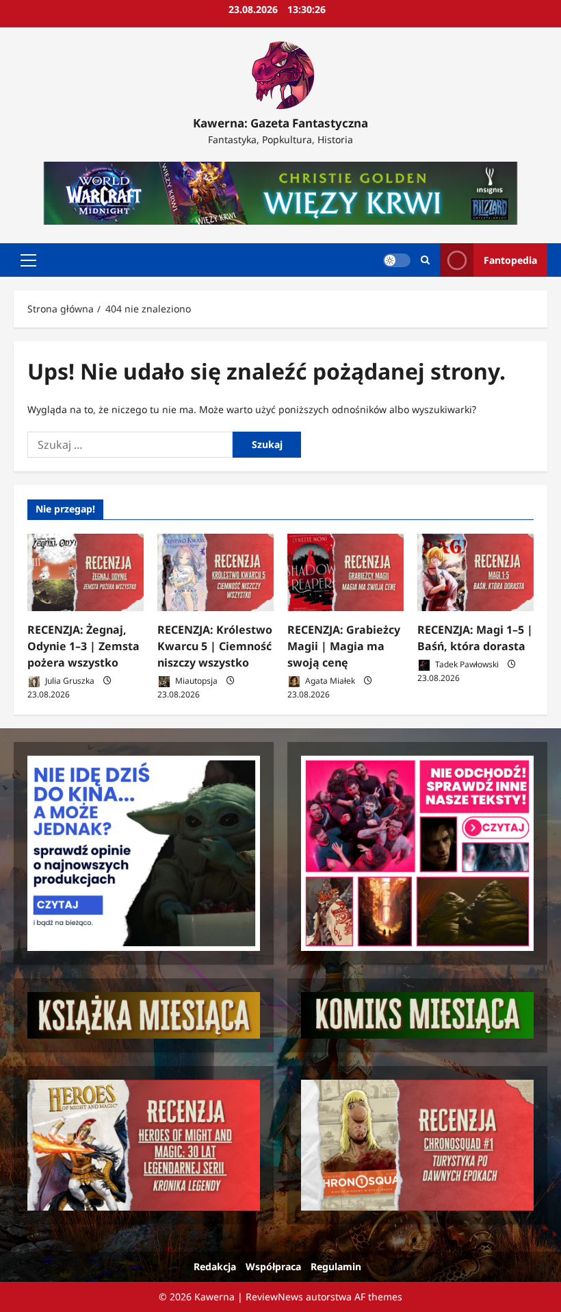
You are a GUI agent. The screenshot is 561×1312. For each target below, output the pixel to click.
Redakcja (215, 1266)
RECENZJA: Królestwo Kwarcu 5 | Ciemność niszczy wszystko (214, 646)
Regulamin (336, 1266)
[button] (28, 260)
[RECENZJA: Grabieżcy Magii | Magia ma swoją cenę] (345, 572)
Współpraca (273, 1266)
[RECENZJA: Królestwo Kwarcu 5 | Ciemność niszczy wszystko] (215, 572)
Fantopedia (510, 260)
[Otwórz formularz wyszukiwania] (425, 260)
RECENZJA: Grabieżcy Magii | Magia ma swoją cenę (343, 646)
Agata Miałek (329, 680)
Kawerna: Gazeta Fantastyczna (280, 123)
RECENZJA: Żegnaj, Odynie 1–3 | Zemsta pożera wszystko (83, 646)
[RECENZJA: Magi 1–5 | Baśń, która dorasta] (475, 572)
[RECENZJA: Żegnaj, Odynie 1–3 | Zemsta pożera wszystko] (85, 572)
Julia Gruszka (68, 680)
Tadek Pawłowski (466, 664)
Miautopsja (195, 680)
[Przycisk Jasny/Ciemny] (396, 260)
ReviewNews (274, 1296)
